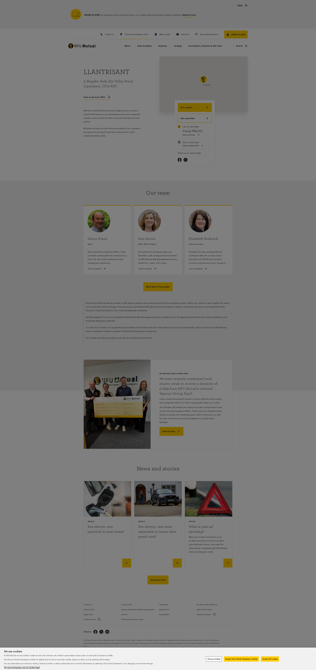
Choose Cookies (213, 659)
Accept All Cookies (270, 659)
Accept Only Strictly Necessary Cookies (241, 659)
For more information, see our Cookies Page (22, 667)
